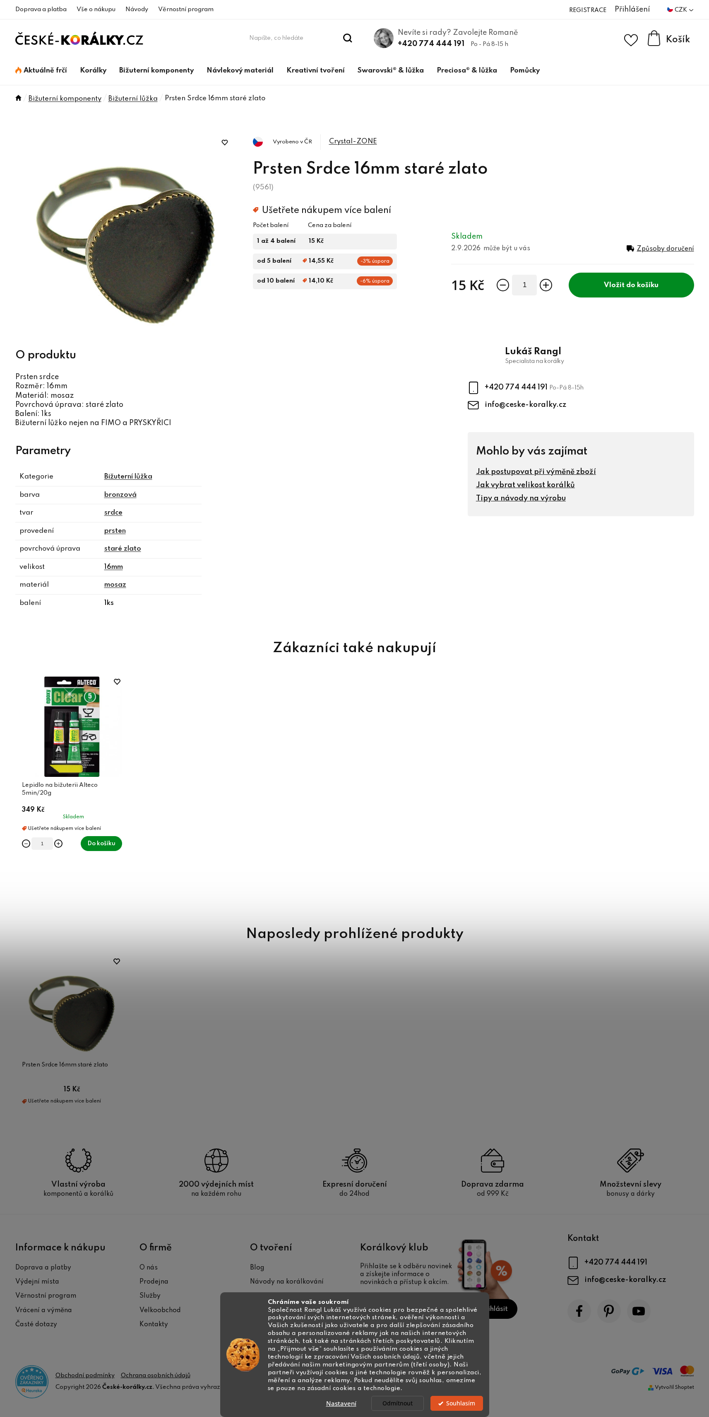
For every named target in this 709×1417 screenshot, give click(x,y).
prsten (115, 530)
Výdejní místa (37, 1282)
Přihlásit (494, 1309)
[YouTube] (639, 1311)
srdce (113, 512)
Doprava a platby (43, 1268)
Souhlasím (460, 1403)
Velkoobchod (160, 1310)
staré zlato (122, 548)
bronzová (120, 494)
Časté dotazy (36, 1324)
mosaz (115, 584)
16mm (113, 567)
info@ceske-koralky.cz (525, 405)
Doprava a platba (41, 9)
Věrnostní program (186, 9)
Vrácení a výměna (43, 1310)
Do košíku (642, 285)
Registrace (587, 10)
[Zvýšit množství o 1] (546, 285)
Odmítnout (397, 1403)
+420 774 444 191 (431, 44)
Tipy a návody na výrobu (521, 498)
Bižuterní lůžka (128, 476)
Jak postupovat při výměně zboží (536, 472)
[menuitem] (41, 71)
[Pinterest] (609, 1311)
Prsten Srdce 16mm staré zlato (65, 1065)
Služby (150, 1296)
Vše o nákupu (96, 9)
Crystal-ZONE (353, 141)
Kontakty (153, 1324)
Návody (136, 9)
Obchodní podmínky (85, 1375)
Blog (257, 1268)
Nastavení (341, 1403)
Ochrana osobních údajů (155, 1375)
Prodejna (153, 1282)
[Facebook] (579, 1311)
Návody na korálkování (287, 1282)
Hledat (347, 38)
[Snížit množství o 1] (503, 285)
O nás (148, 1268)
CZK (681, 10)
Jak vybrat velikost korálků (525, 485)
